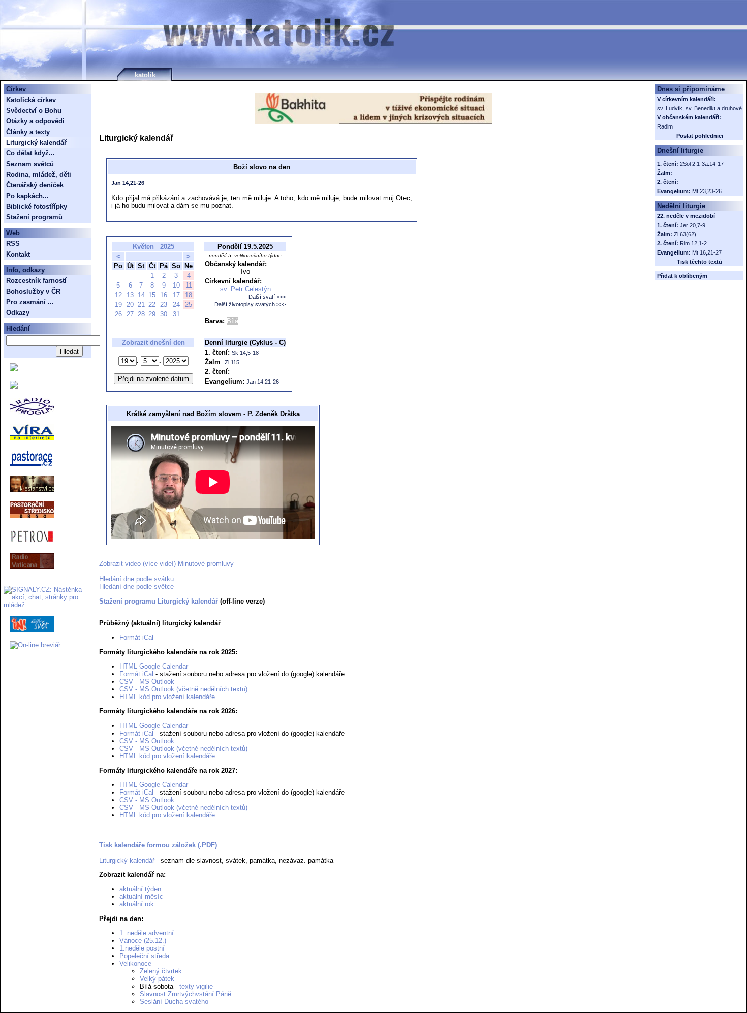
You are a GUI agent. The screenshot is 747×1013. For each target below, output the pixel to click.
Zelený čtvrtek (161, 971)
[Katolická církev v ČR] (14, 369)
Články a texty (28, 132)
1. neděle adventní (146, 933)
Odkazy (17, 312)
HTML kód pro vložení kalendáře (167, 697)
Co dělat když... (30, 153)
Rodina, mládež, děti (38, 174)
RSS (13, 243)
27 (130, 314)
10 (176, 285)
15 (151, 295)
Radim (665, 126)
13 (130, 295)
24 (176, 304)
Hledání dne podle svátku (136, 579)
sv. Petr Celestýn (245, 289)
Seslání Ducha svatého (174, 1001)
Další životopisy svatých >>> (250, 304)
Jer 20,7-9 (692, 225)
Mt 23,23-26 (707, 191)
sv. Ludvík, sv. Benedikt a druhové (699, 108)
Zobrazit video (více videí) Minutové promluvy (166, 563)
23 (163, 304)
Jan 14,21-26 (127, 183)
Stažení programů (34, 217)
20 (130, 304)
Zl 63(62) (685, 234)
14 (141, 295)
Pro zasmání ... (30, 302)
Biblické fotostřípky (36, 206)
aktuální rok (136, 904)
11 (188, 285)
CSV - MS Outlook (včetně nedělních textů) (183, 689)
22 (151, 304)
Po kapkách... (27, 196)
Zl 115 (232, 362)
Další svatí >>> (267, 297)
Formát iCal (136, 637)
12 (118, 295)
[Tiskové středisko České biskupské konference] (14, 386)
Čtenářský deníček (35, 185)
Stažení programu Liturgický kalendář (158, 601)
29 (151, 314)
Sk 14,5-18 (245, 353)
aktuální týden (140, 889)
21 (141, 304)
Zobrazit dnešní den (153, 342)
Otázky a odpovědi (35, 121)
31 (176, 314)
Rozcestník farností (36, 280)
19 (118, 304)
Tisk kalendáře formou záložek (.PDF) (158, 845)
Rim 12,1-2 (693, 243)
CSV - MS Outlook (146, 681)
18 (188, 295)
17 (176, 295)
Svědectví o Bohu (33, 110)
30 (163, 314)
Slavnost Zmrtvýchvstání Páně (185, 994)
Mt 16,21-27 (707, 252)
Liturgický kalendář (126, 860)
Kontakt (18, 254)
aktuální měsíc (141, 896)
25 (188, 304)
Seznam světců (30, 164)
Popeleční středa (144, 956)
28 (141, 314)
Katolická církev (31, 100)
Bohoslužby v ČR (33, 291)
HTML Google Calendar (153, 666)
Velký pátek (157, 979)
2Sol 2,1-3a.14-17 (702, 164)
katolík (145, 75)
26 (118, 314)
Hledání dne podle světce (136, 586)
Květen (143, 246)
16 (163, 295)
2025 (167, 246)
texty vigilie (196, 986)
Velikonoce (135, 963)
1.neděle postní (142, 948)
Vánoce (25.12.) (142, 940)
